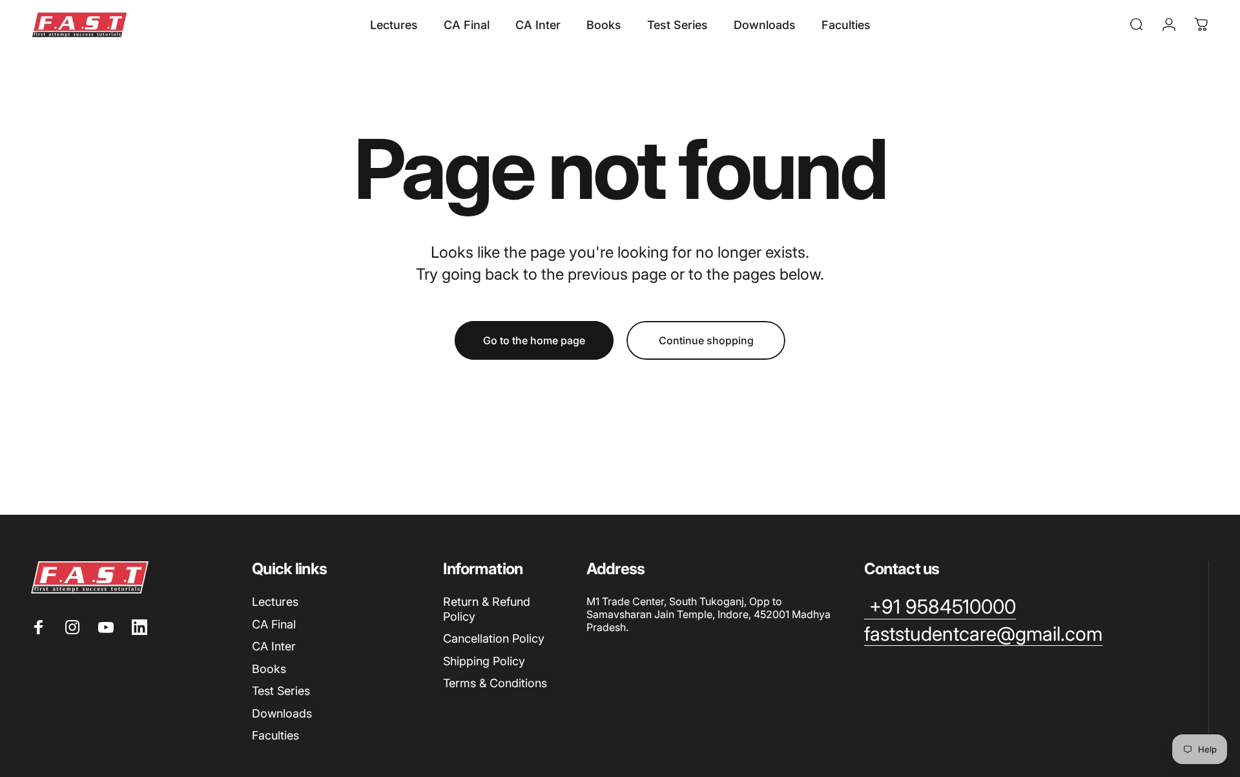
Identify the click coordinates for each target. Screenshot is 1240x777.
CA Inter (274, 646)
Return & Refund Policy (486, 609)
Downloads (282, 713)
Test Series (281, 691)
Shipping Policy (484, 661)
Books (269, 669)
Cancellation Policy (493, 638)
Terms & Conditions (495, 683)
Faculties (275, 735)
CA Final (274, 624)
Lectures (275, 601)
